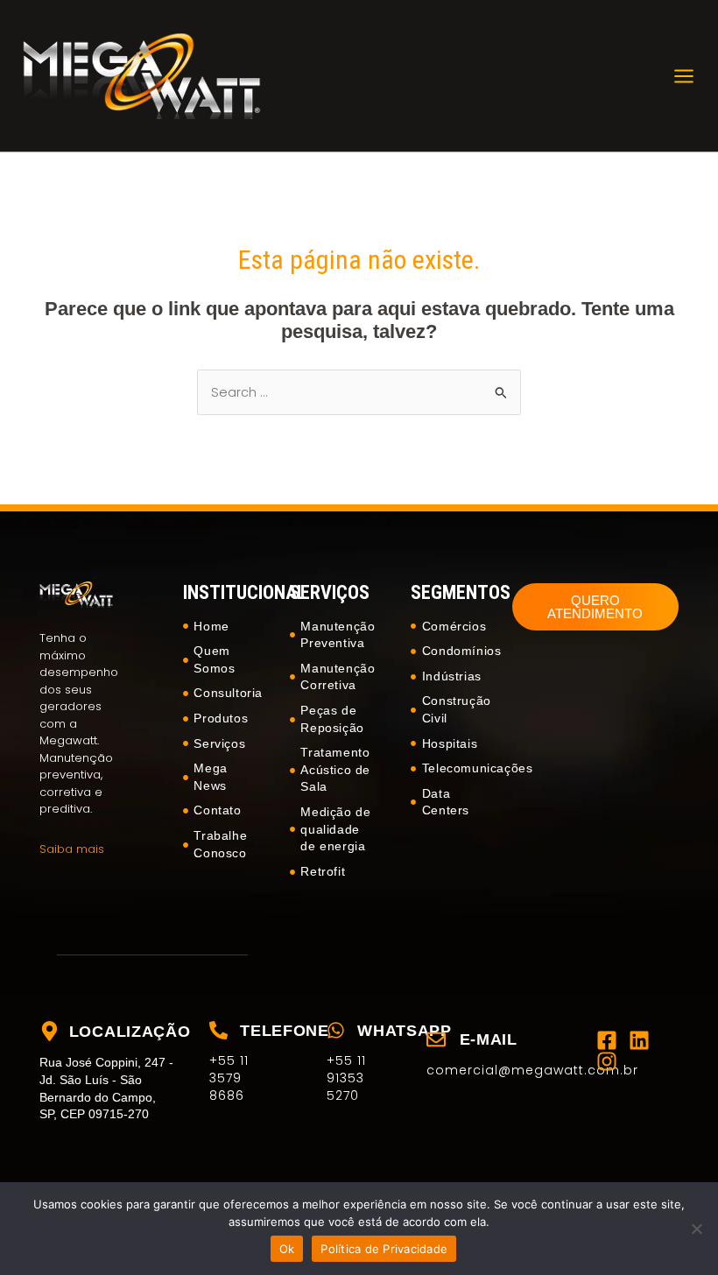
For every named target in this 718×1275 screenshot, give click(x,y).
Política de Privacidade (383, 1249)
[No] (696, 1228)
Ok (287, 1249)
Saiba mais (71, 849)
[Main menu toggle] (684, 76)
